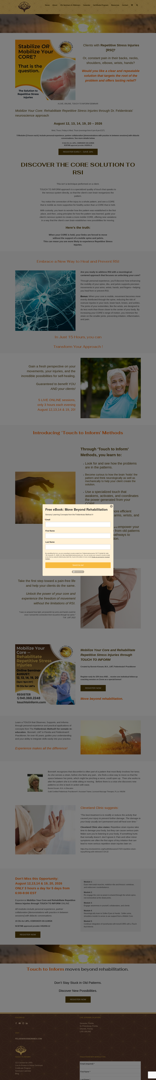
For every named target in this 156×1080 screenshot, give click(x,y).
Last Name (50, 542)
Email (47, 519)
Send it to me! (78, 565)
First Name (50, 531)
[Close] (111, 506)
